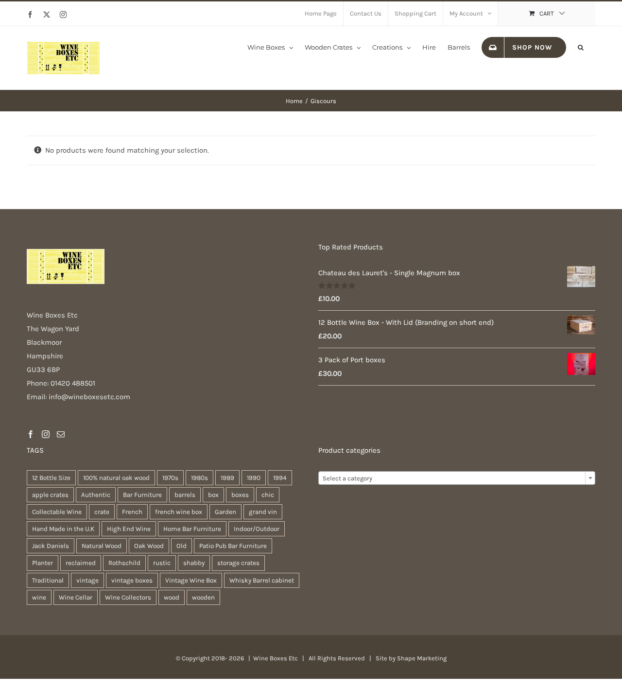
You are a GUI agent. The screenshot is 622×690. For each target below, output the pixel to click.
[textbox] (457, 478)
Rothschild (124, 562)
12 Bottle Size (51, 477)
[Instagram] (46, 434)
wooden (203, 597)
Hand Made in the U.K (63, 528)
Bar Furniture (142, 494)
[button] (581, 46)
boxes (240, 494)
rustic (162, 562)
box (213, 494)
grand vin (263, 511)
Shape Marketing (422, 658)
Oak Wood (149, 545)
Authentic (95, 494)
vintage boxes (132, 580)
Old (181, 545)
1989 (227, 477)
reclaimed (81, 562)
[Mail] (61, 434)
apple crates (50, 494)
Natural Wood (101, 545)
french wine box (178, 511)
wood (171, 597)
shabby (194, 562)
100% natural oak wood (116, 477)
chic (267, 494)
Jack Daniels (50, 545)
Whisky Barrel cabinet (261, 580)
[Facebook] (31, 434)
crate (101, 511)
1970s (170, 477)
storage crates (238, 562)
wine (39, 597)
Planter (42, 562)
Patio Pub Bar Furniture (233, 545)
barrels (184, 494)
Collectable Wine (57, 511)
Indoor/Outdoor (256, 528)
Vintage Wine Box (191, 580)
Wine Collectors (128, 597)
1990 (253, 477)
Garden (225, 511)
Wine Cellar (75, 597)
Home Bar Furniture (192, 528)
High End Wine (129, 528)
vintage (87, 580)
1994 (280, 477)
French (132, 511)
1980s (199, 477)
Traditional (48, 580)
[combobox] (456, 478)
